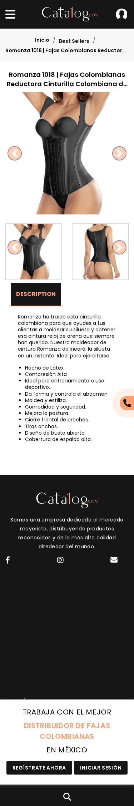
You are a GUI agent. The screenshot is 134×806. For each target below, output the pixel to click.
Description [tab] (36, 294)
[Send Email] (115, 561)
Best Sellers (74, 41)
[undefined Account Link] (7, 561)
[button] (14, 153)
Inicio (42, 40)
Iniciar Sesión (121, 14)
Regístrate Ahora (39, 767)
